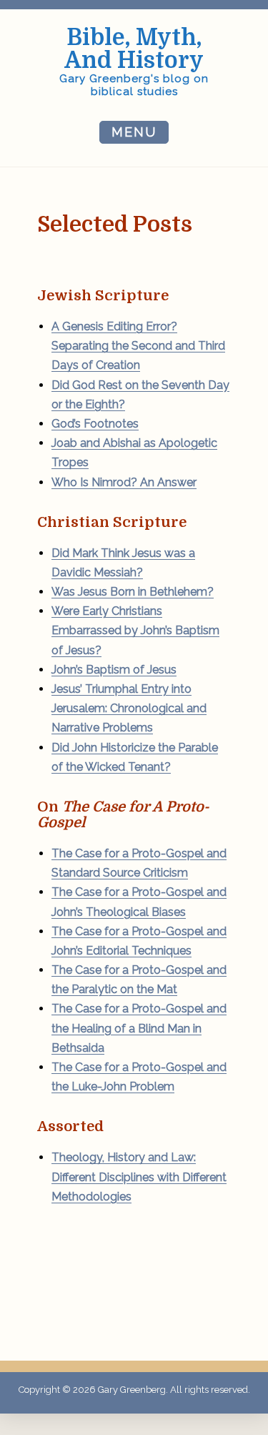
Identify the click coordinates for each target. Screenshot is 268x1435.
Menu (134, 131)
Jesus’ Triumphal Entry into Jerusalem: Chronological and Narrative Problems (129, 708)
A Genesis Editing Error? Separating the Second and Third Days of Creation (138, 346)
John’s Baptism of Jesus (114, 669)
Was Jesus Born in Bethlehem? (132, 591)
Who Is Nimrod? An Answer (124, 482)
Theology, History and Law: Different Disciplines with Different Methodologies (139, 1176)
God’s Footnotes (95, 423)
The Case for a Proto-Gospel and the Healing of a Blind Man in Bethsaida (139, 1028)
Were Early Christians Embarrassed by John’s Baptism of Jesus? (135, 630)
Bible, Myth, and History (134, 49)
